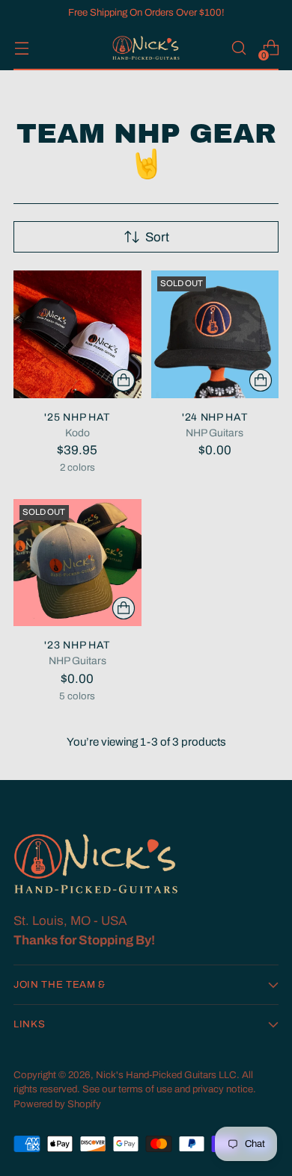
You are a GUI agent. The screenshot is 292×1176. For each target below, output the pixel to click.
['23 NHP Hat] (77, 563)
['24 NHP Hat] (215, 334)
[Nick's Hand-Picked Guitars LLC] (146, 48)
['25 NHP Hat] (77, 334)
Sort (157, 237)
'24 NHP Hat (215, 417)
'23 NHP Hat (77, 645)
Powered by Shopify (57, 1104)
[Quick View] (124, 380)
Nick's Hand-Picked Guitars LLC (166, 1074)
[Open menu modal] (21, 48)
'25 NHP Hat (77, 417)
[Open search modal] (238, 48)
